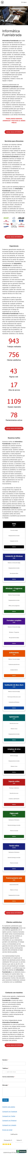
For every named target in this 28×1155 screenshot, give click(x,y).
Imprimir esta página (8, 1107)
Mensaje (5, 1085)
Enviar (5, 1100)
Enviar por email (7, 1130)
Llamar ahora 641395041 (14, 132)
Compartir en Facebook (9, 1111)
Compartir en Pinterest (9, 1120)
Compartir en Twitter (8, 1116)
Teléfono (5, 1068)
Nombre (5, 1060)
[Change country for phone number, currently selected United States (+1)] (4, 1072)
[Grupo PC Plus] (2, 2)
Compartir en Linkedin (9, 1125)
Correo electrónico (8, 1076)
